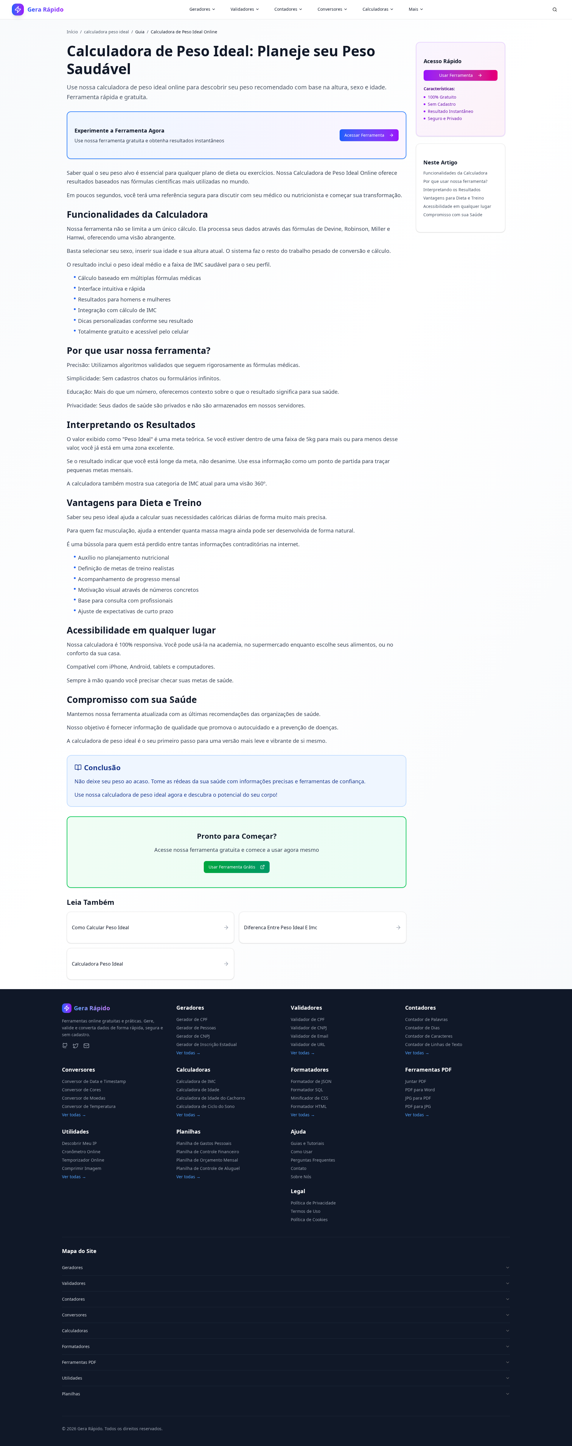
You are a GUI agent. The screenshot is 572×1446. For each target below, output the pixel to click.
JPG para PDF (418, 1098)
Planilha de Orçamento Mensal (207, 1160)
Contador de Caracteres (429, 1036)
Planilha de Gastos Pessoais (203, 1143)
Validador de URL (308, 1044)
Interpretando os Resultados (452, 189)
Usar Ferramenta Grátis (232, 867)
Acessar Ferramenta (364, 135)
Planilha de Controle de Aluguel (208, 1168)
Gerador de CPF (191, 1019)
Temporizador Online (83, 1160)
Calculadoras (375, 9)
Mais (413, 9)
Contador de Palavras (426, 1019)
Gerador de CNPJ (193, 1036)
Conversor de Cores (81, 1089)
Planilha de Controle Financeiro (207, 1151)
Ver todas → (188, 1053)
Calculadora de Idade (197, 1089)
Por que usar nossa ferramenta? (455, 181)
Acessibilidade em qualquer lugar (457, 206)
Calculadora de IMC (196, 1081)
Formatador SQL (307, 1089)
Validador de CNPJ (309, 1028)
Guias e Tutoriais (307, 1143)
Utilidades (72, 1378)
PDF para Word (420, 1089)
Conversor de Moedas (83, 1098)
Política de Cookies (309, 1219)
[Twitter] (76, 1046)
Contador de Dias (422, 1028)
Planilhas (71, 1394)
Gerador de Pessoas (196, 1028)
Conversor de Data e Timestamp (94, 1081)
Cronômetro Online (81, 1151)
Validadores (242, 9)
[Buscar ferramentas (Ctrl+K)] (554, 9)
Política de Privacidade (313, 1203)
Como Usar (302, 1151)
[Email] (86, 1046)
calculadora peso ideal (106, 32)
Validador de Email (309, 1036)
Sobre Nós (301, 1176)
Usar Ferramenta (456, 75)
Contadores (285, 9)
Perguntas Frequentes (313, 1160)
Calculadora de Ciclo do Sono (205, 1106)
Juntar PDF (415, 1081)
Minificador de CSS (309, 1098)
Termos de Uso (305, 1211)
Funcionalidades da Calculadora (455, 173)
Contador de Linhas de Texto (433, 1044)
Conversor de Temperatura (89, 1106)
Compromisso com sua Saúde (452, 214)
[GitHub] (65, 1046)
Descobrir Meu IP (79, 1143)
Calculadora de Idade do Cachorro (210, 1098)
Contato (298, 1168)
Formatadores (76, 1346)
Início (72, 32)
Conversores (330, 9)
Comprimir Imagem (81, 1168)
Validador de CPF (307, 1019)
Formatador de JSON (311, 1081)
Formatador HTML (309, 1106)
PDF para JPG (418, 1106)
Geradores (199, 9)
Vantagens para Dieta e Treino (453, 198)
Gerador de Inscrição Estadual (206, 1044)
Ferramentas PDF (79, 1362)
